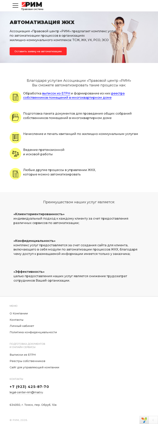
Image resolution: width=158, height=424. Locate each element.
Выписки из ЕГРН (23, 354)
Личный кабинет (22, 326)
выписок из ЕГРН (56, 93)
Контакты (16, 320)
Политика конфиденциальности (33, 332)
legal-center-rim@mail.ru (26, 392)
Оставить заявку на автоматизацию (38, 51)
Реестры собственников (27, 361)
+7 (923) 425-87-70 (29, 387)
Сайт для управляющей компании (34, 367)
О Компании (19, 313)
